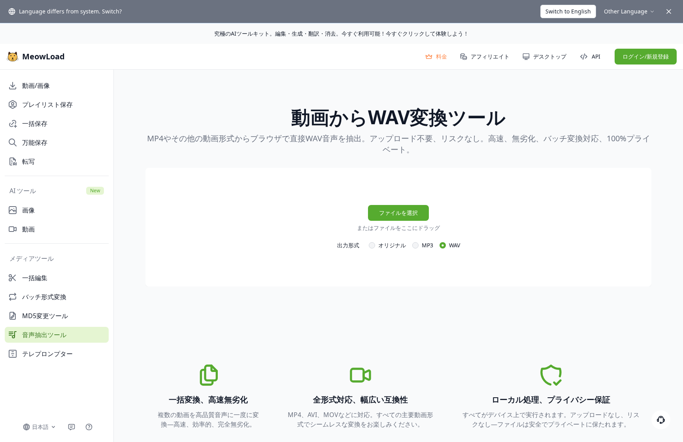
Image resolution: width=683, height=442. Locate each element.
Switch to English (568, 11)
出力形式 (348, 245)
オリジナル (392, 245)
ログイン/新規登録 (646, 56)
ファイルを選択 (398, 212)
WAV (454, 245)
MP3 (427, 245)
